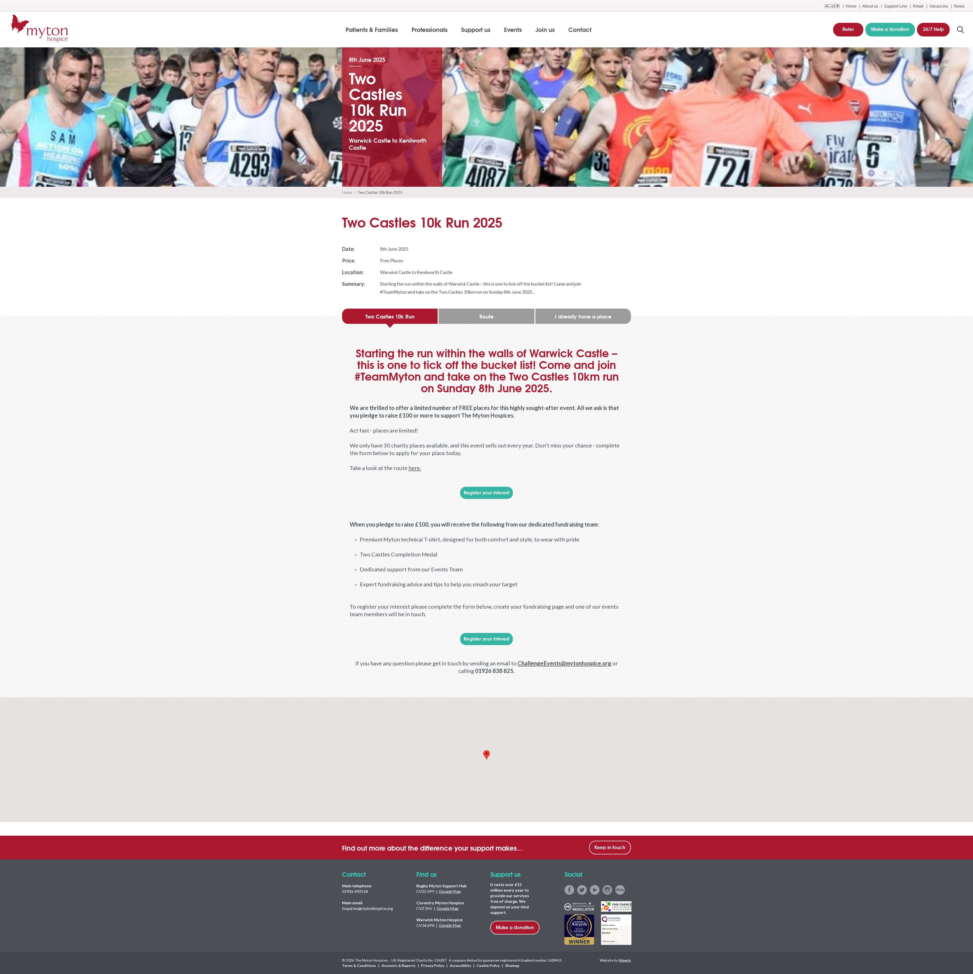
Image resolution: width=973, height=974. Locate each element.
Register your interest (486, 492)
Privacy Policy (432, 965)
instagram (607, 890)
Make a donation (515, 927)
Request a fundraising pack (34, 216)
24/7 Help (933, 28)
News (959, 6)
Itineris (625, 960)
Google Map (450, 891)
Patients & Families (372, 29)
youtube (595, 890)
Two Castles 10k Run (390, 316)
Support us (475, 29)
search (960, 29)
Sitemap (512, 965)
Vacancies (938, 6)
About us (870, 6)
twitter (582, 890)
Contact (579, 29)
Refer (848, 28)
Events (513, 29)
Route (486, 316)
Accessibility (460, 965)
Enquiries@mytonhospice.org (367, 908)
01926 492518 (355, 891)
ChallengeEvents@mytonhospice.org (564, 663)
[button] (486, 755)
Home (851, 6)
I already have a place (583, 316)
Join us (545, 29)
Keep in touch (609, 847)
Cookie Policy (488, 965)
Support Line (895, 6)
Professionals (429, 29)
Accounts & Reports (399, 965)
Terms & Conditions (359, 965)
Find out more (811, 190)
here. (414, 467)
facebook (569, 890)
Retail (918, 6)
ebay (620, 890)
